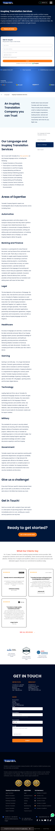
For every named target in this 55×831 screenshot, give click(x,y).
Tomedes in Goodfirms (42, 808)
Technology (7, 387)
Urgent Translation (10, 810)
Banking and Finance (12, 242)
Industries (27, 790)
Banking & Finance (28, 795)
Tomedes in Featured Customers (44, 805)
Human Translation (10, 808)
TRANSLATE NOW (9, 29)
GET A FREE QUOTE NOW (27, 534)
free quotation (24, 156)
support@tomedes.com (44, 816)
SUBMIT (27, 740)
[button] (13, 722)
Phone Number (15, 720)
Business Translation (10, 805)
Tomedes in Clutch (41, 800)
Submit (27, 61)
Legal (4, 286)
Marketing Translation (11, 800)
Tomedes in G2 (40, 795)
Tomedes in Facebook (41, 798)
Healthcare (7, 324)
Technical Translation (10, 803)
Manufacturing (27, 805)
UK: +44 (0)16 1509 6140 (27, 819)
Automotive (8, 214)
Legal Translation (9, 793)
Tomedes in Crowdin (41, 803)
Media (25, 803)
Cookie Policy (24, 828)
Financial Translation (10, 798)
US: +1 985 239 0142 (26, 818)
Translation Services (13, 790)
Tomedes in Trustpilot (41, 793)
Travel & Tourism (28, 810)
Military (5, 418)
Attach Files (8, 54)
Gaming (6, 355)
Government (8, 447)
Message (16, 730)
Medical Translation (10, 795)
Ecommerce (26, 798)
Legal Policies (37, 828)
